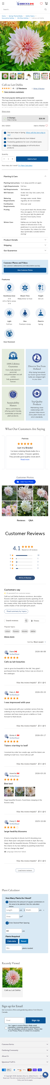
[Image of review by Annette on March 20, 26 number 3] (30, 791)
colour (7, 631)
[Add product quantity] (12, 159)
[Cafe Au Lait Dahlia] (25, 46)
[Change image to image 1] (5, 76)
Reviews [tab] (21, 520)
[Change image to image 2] (13, 76)
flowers (16, 631)
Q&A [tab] (30, 520)
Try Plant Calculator (25, 166)
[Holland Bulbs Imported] (36, 358)
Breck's (35, 1076)
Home (4, 16)
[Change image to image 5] (36, 76)
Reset (23, 941)
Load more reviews (25, 870)
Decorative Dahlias (8, 18)
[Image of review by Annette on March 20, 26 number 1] (9, 791)
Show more (9, 637)
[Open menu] (3, 3)
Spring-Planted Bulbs (16, 16)
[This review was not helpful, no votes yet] (43, 682)
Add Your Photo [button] (26, 482)
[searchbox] (14, 621)
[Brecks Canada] (25, 3)
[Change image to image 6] (44, 76)
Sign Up (36, 1020)
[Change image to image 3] (21, 76)
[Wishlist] (41, 3)
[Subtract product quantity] (4, 159)
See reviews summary (14, 92)
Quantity (5, 154)
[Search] (45, 9)
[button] (9, 493)
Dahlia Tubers (30, 16)
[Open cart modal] (46, 3)
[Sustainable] (13, 394)
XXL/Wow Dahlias (22, 18)
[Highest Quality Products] (36, 393)
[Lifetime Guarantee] (13, 355)
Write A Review (25, 578)
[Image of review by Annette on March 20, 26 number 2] (19, 791)
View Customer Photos (25, 270)
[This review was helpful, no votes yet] (39, 682)
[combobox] (36, 642)
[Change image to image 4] (29, 76)
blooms (24, 631)
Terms (27, 1080)
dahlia (33, 631)
